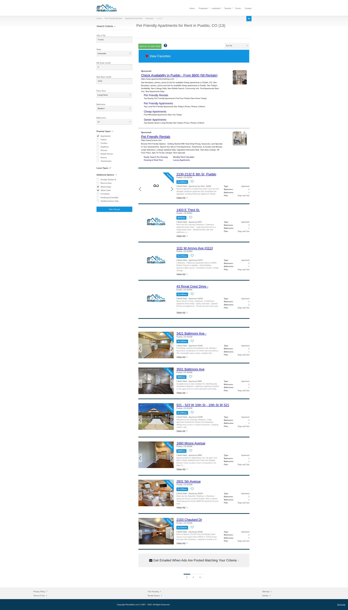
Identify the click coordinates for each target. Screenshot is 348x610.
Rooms (104, 157)
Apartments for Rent (133, 18)
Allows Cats (106, 190)
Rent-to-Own (106, 183)
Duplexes (105, 147)
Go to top (341, 604)
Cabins (104, 139)
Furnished (105, 194)
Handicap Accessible (109, 197)
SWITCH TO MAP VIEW (150, 46)
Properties (203, 8)
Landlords (216, 8)
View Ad (180, 198)
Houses (104, 150)
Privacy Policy (39, 591)
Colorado (149, 18)
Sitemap (265, 591)
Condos (104, 143)
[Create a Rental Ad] (248, 18)
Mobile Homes (107, 154)
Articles (265, 595)
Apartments (106, 136)
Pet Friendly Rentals (113, 18)
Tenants (227, 8)
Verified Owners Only (110, 201)
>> (200, 577)
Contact (248, 8)
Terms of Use (39, 595)
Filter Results (114, 209)
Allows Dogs (106, 187)
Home (192, 8)
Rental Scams (154, 595)
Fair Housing (153, 591)
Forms (238, 8)
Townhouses (106, 161)
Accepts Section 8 (108, 179)
